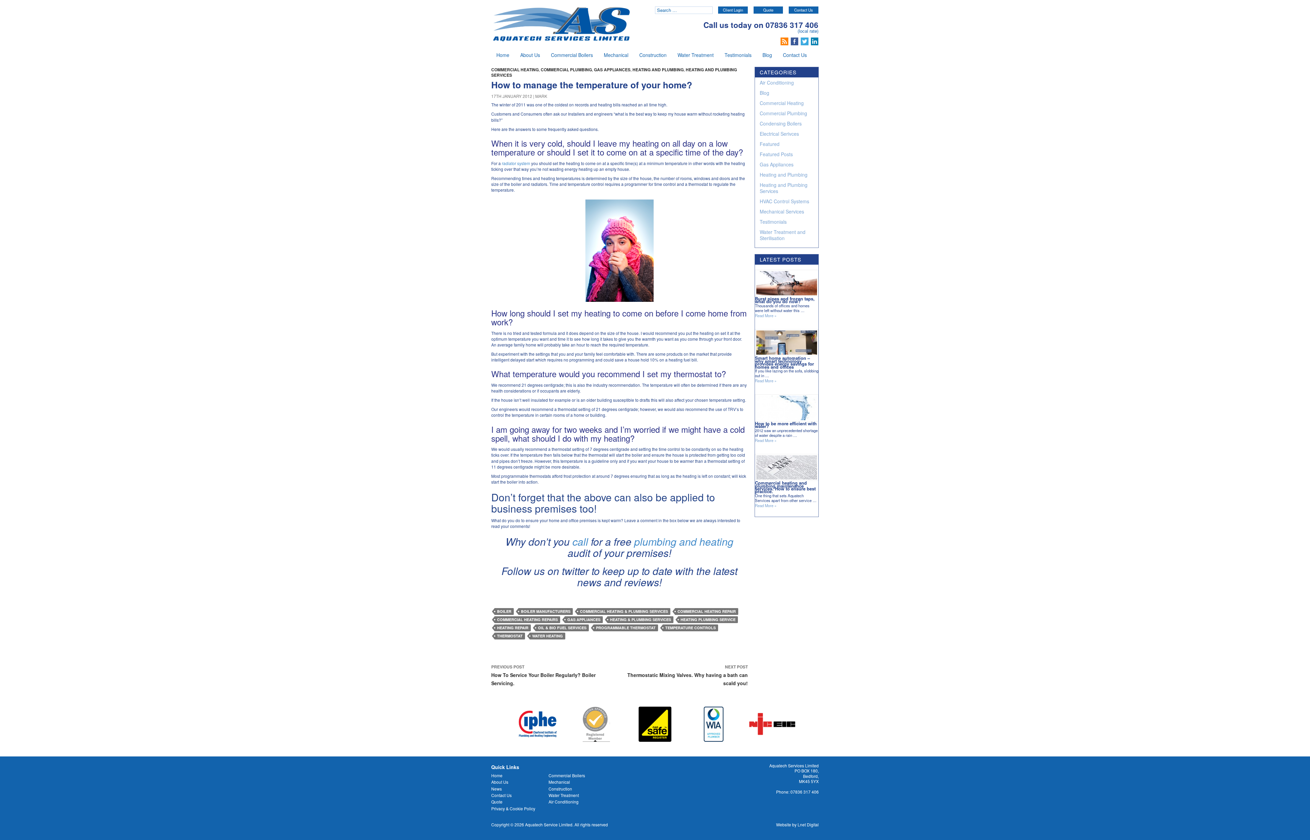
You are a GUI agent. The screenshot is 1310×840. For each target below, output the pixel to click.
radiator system (516, 163)
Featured (770, 144)
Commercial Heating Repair (707, 611)
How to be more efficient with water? (786, 424)
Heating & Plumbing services (640, 619)
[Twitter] (805, 40)
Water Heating (547, 635)
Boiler (504, 611)
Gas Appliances (612, 70)
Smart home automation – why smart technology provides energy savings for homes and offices (784, 362)
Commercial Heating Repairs (527, 619)
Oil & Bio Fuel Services (562, 627)
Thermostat (510, 635)
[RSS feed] (785, 40)
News (496, 789)
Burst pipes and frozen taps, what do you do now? (785, 300)
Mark (541, 96)
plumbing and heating (683, 541)
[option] (538, 724)
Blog (767, 54)
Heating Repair (512, 627)
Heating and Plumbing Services (783, 187)
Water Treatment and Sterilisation (782, 235)
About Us (530, 54)
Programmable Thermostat (626, 627)
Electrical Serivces (779, 133)
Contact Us (803, 10)
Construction (653, 54)
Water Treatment (696, 54)
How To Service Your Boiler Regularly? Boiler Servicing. (543, 675)
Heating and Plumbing (658, 70)
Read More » (765, 315)
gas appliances (583, 619)
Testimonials (738, 54)
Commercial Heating (515, 70)
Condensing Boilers (781, 123)
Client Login (733, 10)
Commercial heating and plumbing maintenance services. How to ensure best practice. (785, 487)
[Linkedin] (815, 40)
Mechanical (616, 54)
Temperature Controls (690, 627)
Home (502, 54)
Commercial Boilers (572, 54)
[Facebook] (795, 40)
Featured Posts (776, 154)
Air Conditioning (777, 82)
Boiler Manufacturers (545, 611)
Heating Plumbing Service (708, 619)
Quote (768, 10)
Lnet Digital (808, 824)
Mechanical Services (782, 211)
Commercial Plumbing (566, 70)
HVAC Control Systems (784, 201)
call (580, 541)
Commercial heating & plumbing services (624, 611)
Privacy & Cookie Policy (513, 808)
